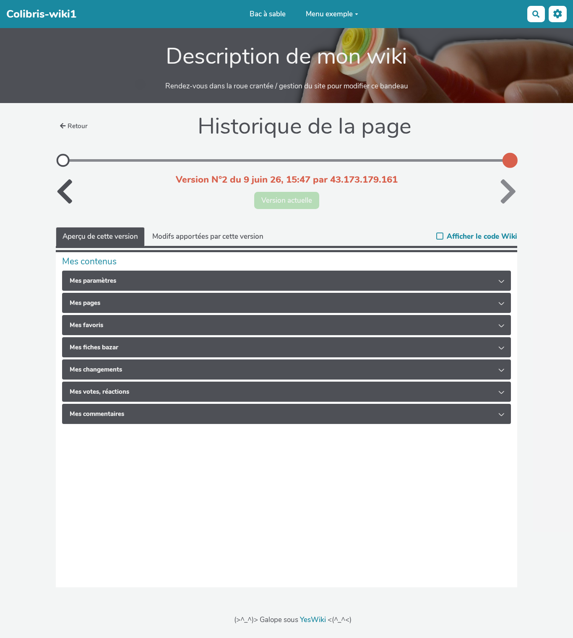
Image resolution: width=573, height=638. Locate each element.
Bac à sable (268, 14)
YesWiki (313, 620)
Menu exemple (329, 14)
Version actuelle (286, 200)
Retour (78, 126)
